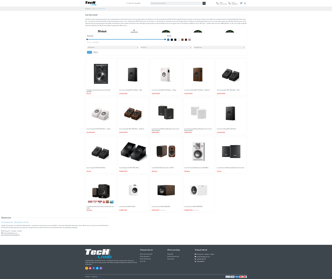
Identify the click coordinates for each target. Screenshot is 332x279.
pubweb (99, 276)
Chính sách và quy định (146, 254)
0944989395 (200, 261)
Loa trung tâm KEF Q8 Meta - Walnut (131, 129)
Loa (94, 8)
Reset (95, 52)
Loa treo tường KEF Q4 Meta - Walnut (197, 90)
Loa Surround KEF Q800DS (161, 206)
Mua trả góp (170, 259)
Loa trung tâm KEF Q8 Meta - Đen (228, 90)
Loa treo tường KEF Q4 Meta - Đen (130, 90)
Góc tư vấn (143, 261)
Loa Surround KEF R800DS (193, 206)
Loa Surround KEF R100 (127, 206)
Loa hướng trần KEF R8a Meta (129, 168)
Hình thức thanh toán (173, 256)
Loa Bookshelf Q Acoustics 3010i (163, 168)
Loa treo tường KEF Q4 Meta (226, 129)
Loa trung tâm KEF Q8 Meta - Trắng (98, 129)
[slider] (87, 39)
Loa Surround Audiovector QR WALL (196, 168)
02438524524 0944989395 (11, 235)
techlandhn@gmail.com (10, 233)
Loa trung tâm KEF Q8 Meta (96, 168)
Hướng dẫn (170, 254)
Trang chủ (88, 8)
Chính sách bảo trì (145, 256)
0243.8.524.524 (201, 259)
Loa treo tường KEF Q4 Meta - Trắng (164, 90)
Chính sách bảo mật (145, 259)
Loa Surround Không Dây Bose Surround (230, 168)
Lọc (89, 52)
